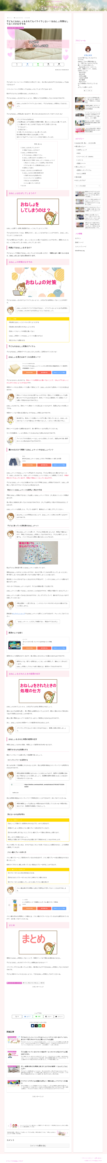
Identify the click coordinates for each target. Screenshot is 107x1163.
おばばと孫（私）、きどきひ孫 (15, 982)
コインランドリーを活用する (33, 178)
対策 (43, 982)
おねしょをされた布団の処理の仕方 (34, 173)
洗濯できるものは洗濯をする (33, 175)
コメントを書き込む (38, 1146)
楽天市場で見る (44, 372)
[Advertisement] (38, 75)
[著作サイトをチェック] (32, 1025)
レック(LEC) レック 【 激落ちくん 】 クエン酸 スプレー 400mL (40, 902)
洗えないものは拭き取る (32, 180)
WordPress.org (80, 250)
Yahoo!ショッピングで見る (59, 372)
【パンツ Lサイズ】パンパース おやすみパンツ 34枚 (37, 641)
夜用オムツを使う (29, 168)
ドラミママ (88, 55)
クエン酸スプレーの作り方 (32, 183)
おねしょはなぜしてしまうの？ (31, 147)
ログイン (78, 238)
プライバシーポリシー (87, 1158)
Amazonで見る (29, 372)
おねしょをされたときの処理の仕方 (32, 170)
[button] (48, 64)
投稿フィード (79, 242)
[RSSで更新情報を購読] (43, 1025)
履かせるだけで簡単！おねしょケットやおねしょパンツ (39, 160)
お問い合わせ (98, 1158)
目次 (35, 144)
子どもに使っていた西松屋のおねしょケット (37, 165)
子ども (25, 982)
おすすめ (31, 982)
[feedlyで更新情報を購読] (39, 1025)
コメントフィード (80, 246)
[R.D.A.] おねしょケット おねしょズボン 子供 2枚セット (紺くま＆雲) (41, 458)
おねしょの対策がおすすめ (29, 152)
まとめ (24, 185)
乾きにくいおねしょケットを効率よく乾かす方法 (39, 162)
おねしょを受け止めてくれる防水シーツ (35, 157)
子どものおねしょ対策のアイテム (33, 155)
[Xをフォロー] (36, 1025)
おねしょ (38, 982)
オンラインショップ (18, 613)
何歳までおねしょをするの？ (32, 150)
